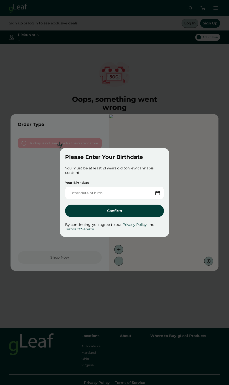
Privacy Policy (135, 225)
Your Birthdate (77, 183)
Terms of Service (79, 229)
